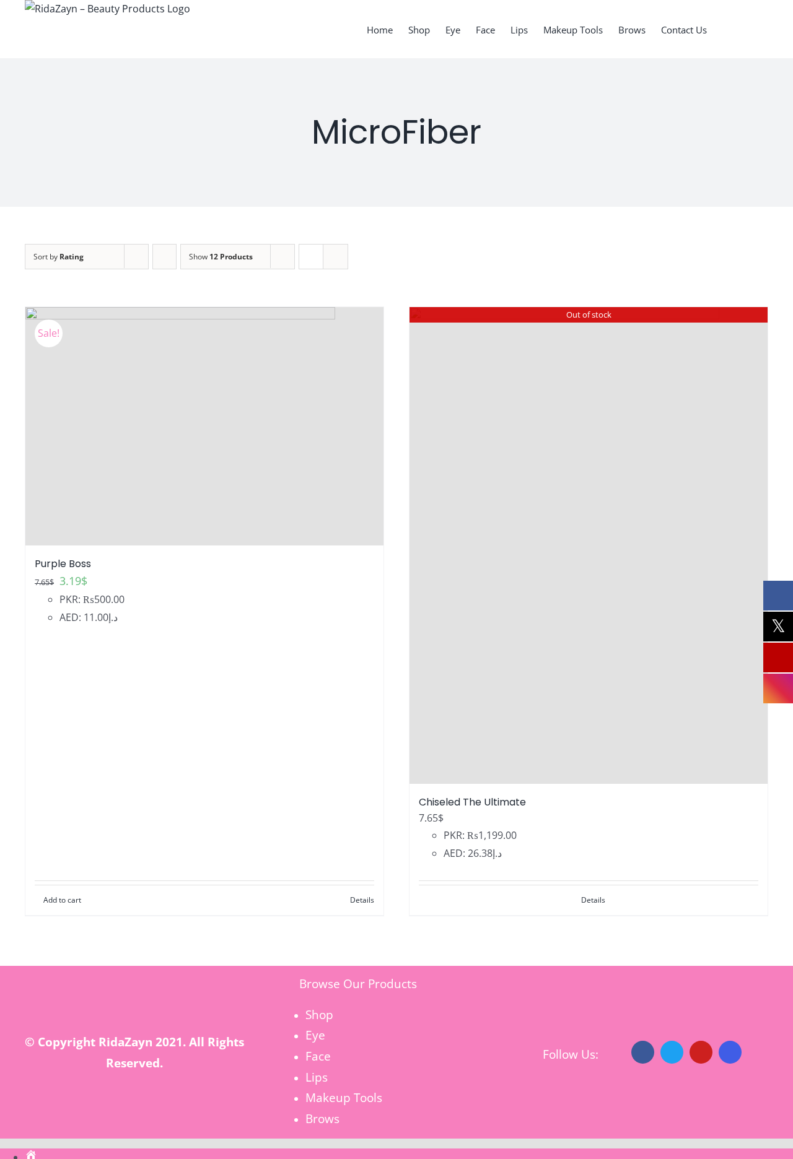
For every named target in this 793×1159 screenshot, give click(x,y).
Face (318, 1056)
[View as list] (335, 257)
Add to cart (62, 900)
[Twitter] (671, 1052)
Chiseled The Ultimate (472, 802)
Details (362, 900)
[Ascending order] (164, 256)
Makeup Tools (343, 1097)
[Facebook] (642, 1052)
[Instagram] (730, 1052)
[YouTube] (701, 1052)
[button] (749, 29)
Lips (316, 1077)
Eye (315, 1035)
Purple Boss (63, 564)
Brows (322, 1118)
